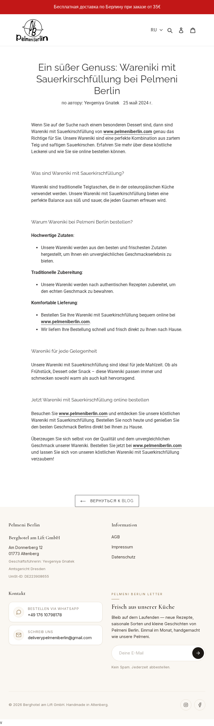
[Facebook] (199, 704)
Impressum (122, 546)
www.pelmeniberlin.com (127, 131)
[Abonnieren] (198, 653)
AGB (115, 536)
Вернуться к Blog (111, 501)
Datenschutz (123, 557)
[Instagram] (185, 704)
